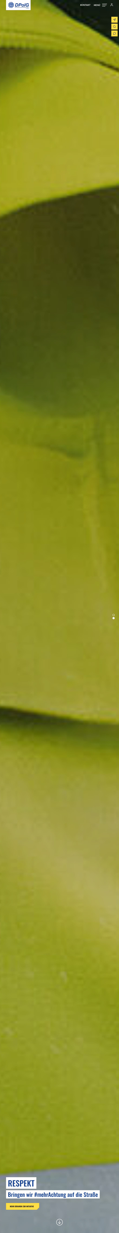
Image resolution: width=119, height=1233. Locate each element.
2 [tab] (113, 618)
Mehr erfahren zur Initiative (22, 1206)
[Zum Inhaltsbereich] (59, 1222)
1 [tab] (113, 615)
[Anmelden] (111, 5)
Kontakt (85, 5)
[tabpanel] (59, 616)
